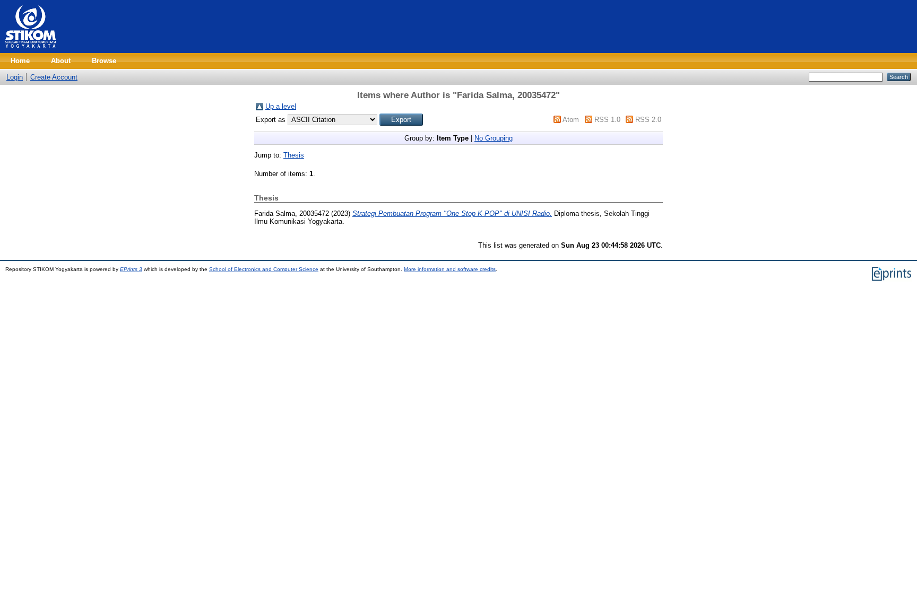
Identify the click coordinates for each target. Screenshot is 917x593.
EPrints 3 (131, 269)
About (61, 61)
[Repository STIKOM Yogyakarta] (30, 51)
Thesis (293, 155)
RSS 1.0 (607, 120)
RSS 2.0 (648, 120)
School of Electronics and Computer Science (263, 269)
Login (14, 77)
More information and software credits (450, 269)
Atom (571, 120)
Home (20, 61)
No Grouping (493, 138)
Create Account (53, 77)
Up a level (280, 106)
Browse (104, 61)
